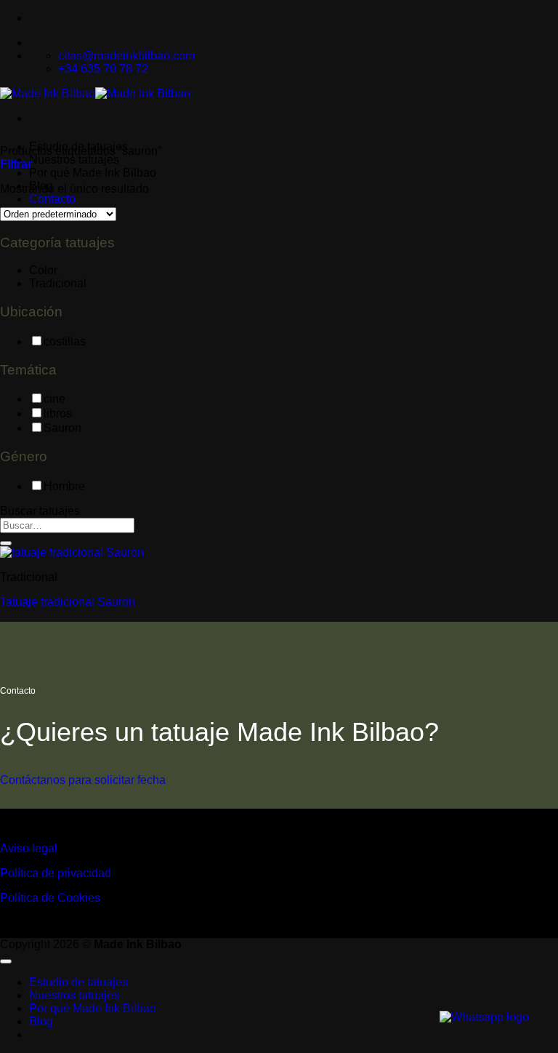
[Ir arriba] (6, 961)
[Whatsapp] (484, 1017)
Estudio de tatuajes (78, 982)
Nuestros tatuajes (74, 159)
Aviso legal (28, 848)
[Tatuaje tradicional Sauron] (72, 552)
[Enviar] (6, 543)
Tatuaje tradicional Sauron (67, 602)
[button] (16, 164)
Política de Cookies (50, 898)
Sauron (62, 428)
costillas (65, 341)
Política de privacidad (55, 873)
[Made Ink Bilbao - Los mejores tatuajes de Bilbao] (95, 93)
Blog (41, 1021)
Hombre (64, 486)
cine (54, 399)
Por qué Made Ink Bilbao (92, 173)
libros (58, 413)
